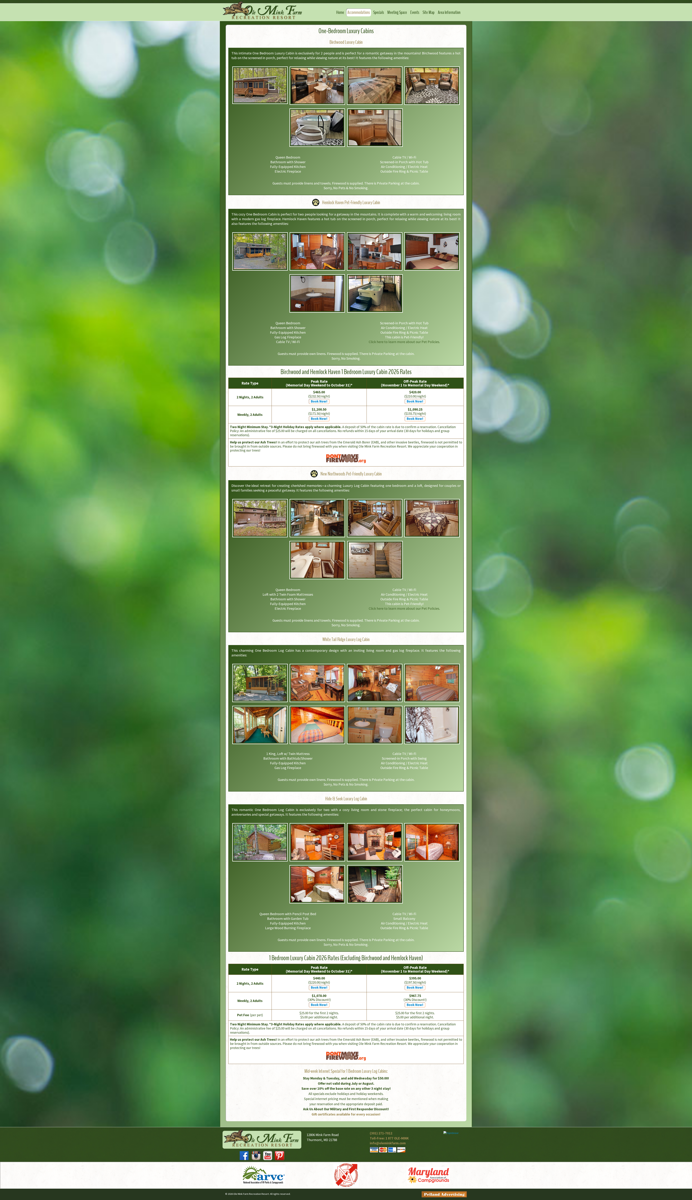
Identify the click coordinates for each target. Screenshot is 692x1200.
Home (340, 12)
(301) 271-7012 (381, 1133)
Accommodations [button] (358, 12)
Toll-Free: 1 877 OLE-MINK (389, 1138)
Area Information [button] (449, 12)
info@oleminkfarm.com (388, 1143)
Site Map (428, 12)
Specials (378, 12)
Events (414, 12)
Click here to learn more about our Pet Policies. (404, 341)
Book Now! (319, 401)
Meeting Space (397, 12)
